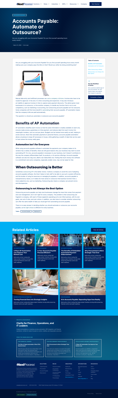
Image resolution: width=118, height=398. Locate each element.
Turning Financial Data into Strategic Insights (30, 299)
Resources (73, 4)
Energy (66, 370)
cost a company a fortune (55, 98)
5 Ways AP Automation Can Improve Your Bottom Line (22, 252)
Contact (92, 368)
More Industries (69, 377)
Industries (55, 4)
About (92, 366)
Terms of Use (99, 393)
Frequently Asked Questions (95, 371)
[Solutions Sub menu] (41, 4)
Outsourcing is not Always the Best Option (96, 72)
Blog (92, 378)
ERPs (63, 4)
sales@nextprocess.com (21, 385)
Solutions (36, 4)
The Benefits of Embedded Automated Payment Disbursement (70, 252)
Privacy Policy (90, 393)
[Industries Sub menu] (59, 4)
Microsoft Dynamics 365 (82, 367)
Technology (68, 372)
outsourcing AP (28, 172)
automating (46, 110)
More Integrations (83, 378)
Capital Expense (43, 366)
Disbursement (43, 372)
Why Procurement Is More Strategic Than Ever (94, 251)
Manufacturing (68, 368)
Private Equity (56, 377)
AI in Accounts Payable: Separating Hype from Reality (80, 299)
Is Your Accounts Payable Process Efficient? (46, 251)
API (91, 376)
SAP (79, 370)
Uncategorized (41, 248)
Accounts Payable (19, 15)
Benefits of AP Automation (95, 63)
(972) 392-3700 (33, 385)
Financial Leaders (56, 366)
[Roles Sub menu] (49, 4)
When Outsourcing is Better (95, 69)
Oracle (79, 372)
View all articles (98, 230)
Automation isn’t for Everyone (96, 66)
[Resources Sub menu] (78, 4)
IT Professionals (56, 375)
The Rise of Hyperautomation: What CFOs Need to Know (29, 345)
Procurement (43, 368)
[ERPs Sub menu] (67, 4)
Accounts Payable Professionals (57, 373)
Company (84, 4)
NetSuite (80, 376)
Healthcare (67, 366)
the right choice (28, 207)
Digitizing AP (37, 211)
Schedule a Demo (96, 97)
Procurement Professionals (93, 248)
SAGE (79, 374)
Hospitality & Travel (69, 375)
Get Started (95, 4)
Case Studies (94, 374)
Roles (45, 4)
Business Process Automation (23, 297)
